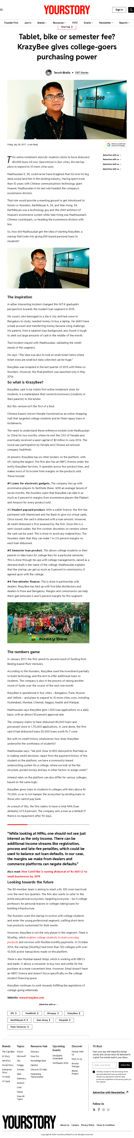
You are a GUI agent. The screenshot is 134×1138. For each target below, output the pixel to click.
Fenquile (63, 1020)
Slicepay (51, 1013)
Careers (75, 1125)
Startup (65, 27)
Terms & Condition (105, 1125)
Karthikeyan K (18, 1020)
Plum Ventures (18, 1027)
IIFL (12, 1013)
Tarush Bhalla (62, 72)
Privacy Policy (87, 1125)
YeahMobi (30, 1013)
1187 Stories (81, 72)
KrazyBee (73, 1013)
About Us (64, 1125)
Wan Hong (42, 1020)
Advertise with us (47, 1004)
